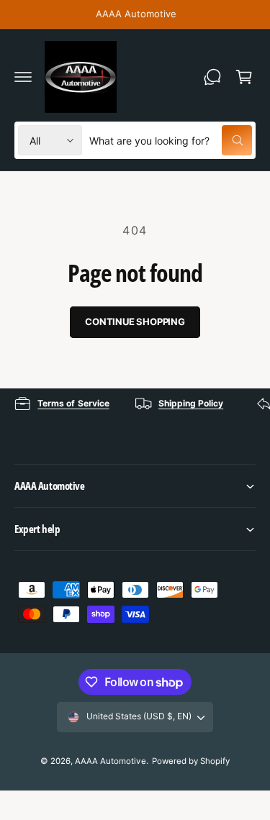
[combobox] (171, 140)
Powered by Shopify (191, 761)
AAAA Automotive (110, 761)
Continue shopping (135, 321)
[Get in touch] (212, 77)
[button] (23, 77)
